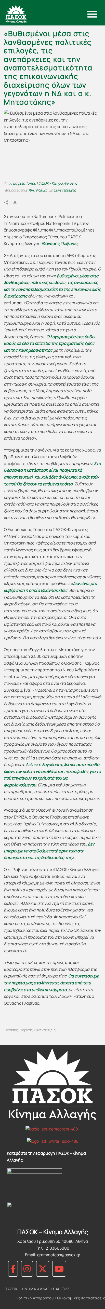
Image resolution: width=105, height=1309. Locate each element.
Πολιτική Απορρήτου (35, 1298)
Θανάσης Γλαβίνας (18, 1030)
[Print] (17, 202)
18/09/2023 (37, 190)
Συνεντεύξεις (65, 190)
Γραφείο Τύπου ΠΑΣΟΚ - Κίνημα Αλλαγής (44, 183)
